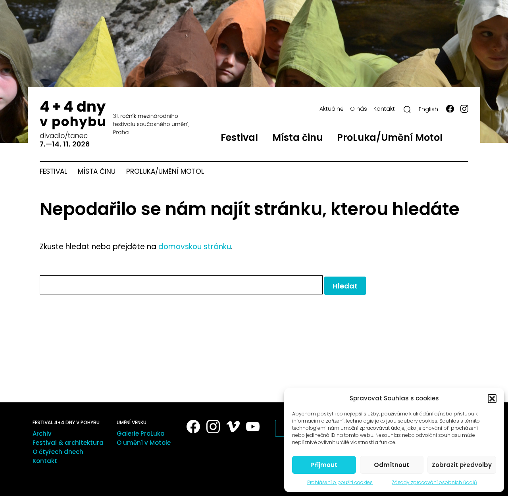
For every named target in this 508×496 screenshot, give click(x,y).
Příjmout (323, 465)
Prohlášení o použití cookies (340, 482)
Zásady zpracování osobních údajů (434, 482)
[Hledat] (407, 109)
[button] (492, 398)
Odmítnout (391, 465)
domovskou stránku (194, 246)
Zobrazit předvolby (462, 465)
